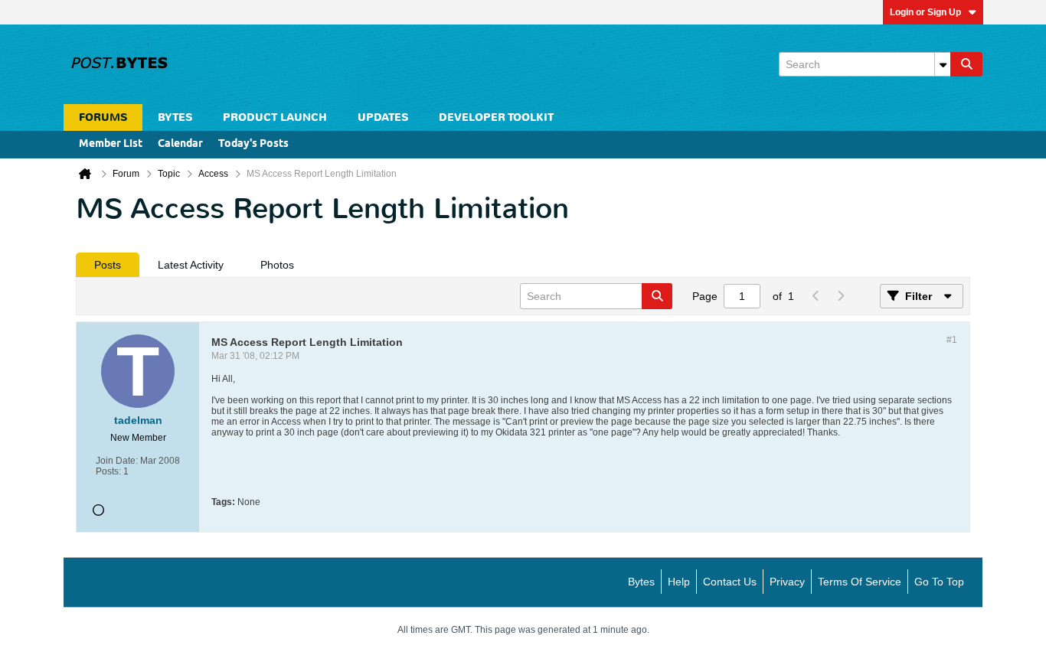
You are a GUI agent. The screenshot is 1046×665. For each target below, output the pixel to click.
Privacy (787, 581)
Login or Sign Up (925, 12)
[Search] (966, 64)
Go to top (939, 581)
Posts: (108, 471)
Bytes (641, 581)
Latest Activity (191, 265)
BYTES (175, 117)
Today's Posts (253, 144)
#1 (951, 339)
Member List (110, 144)
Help (679, 581)
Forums (103, 117)
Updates (383, 117)
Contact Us (730, 581)
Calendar (180, 144)
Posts (107, 265)
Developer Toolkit (496, 117)
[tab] (107, 265)
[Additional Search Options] (942, 64)
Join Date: (117, 460)
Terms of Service (859, 581)
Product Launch (275, 117)
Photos (277, 265)
